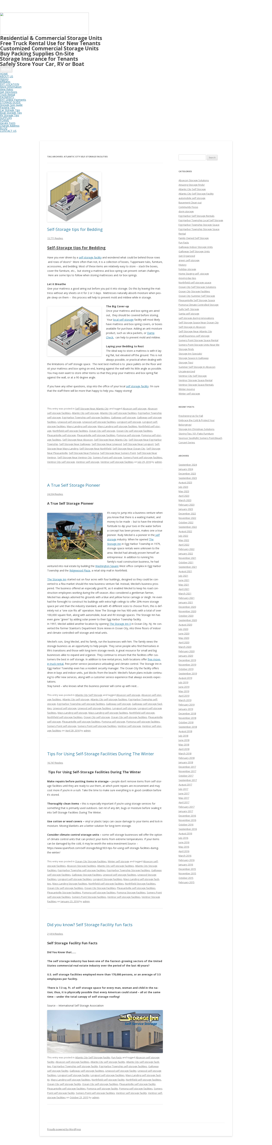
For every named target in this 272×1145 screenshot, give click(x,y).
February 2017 (186, 806)
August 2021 (185, 571)
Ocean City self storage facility (64, 1084)
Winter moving (187, 389)
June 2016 (184, 842)
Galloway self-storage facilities (87, 1070)
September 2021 (188, 567)
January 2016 (186, 864)
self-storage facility (90, 257)
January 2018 (186, 762)
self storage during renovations (196, 318)
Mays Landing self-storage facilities (117, 426)
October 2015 (186, 878)
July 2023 (183, 487)
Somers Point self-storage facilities (142, 457)
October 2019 (186, 669)
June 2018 (184, 740)
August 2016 (185, 833)
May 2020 (184, 638)
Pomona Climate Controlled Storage (199, 304)
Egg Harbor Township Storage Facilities (128, 870)
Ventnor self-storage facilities (117, 462)
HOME (4, 74)
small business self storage (194, 335)
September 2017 (188, 780)
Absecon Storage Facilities (81, 865)
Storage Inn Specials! (190, 353)
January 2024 (186, 469)
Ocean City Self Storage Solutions (197, 287)
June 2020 (184, 633)
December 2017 (187, 766)
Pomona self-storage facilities (143, 721)
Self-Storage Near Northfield (95, 448)
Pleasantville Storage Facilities (64, 892)
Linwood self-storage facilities (99, 422)
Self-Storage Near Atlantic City (92, 408)
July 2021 (183, 575)
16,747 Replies (55, 762)
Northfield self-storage (142, 712)
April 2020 (184, 642)
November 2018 (187, 718)
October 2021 (186, 562)
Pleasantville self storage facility (137, 1084)
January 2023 (186, 509)
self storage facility (137, 386)
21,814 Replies (55, 933)
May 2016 (184, 846)
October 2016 (186, 824)
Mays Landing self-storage (82, 426)
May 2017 (184, 798)
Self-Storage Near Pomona (84, 453)
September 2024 (188, 464)
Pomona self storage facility (102, 1088)
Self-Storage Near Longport (138, 444)
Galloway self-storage (123, 417)
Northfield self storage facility (108, 1079)
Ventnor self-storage (87, 462)
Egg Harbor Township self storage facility (75, 1066)
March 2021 (185, 593)
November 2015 (187, 873)
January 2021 (186, 602)
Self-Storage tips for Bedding (75, 229)
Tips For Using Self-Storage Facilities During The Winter (100, 753)
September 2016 (188, 829)
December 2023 (187, 473)
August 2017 (185, 784)
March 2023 (185, 500)
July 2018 (183, 735)
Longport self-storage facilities (75, 879)
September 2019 (188, 673)
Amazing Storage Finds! (192, 184)
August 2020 (185, 624)
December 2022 (187, 513)
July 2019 (183, 682)
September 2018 (188, 726)
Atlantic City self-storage (85, 413)
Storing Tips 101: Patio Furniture (196, 433)
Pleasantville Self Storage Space (197, 300)
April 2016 (184, 851)
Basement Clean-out (190, 202)
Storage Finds (186, 349)
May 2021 (184, 584)
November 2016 (187, 820)
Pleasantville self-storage (61, 435)
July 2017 (183, 789)
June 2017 (184, 793)
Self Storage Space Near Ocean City (199, 322)
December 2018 (187, 713)
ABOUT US (6, 76)
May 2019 (184, 691)
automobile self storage (192, 198)
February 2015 (186, 882)
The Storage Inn (56, 579)
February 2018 (186, 758)
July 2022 (183, 535)
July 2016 (183, 838)
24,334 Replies (55, 494)
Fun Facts (116, 1057)
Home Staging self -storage (194, 273)
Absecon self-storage (134, 408)
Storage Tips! (186, 362)
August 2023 (185, 482)
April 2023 (184, 495)
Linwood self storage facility (121, 1070)
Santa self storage (189, 313)
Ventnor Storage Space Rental (195, 380)
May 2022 (184, 540)
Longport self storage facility (73, 1075)
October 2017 (186, 775)
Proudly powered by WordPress (64, 1129)
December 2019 (187, 660)
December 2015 (187, 869)
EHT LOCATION (9, 84)
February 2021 (186, 598)
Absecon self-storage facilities (72, 1062)
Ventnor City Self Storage (193, 375)
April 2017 (184, 802)
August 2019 (185, 678)
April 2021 (184, 589)
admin (158, 462)
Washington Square (107, 566)
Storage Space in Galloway (194, 358)
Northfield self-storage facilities (70, 430)
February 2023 (186, 504)
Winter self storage (118, 861)
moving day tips (187, 278)
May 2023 (184, 491)
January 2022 (186, 553)
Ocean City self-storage (102, 430)
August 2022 (185, 531)
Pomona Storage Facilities (131, 892)
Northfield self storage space (195, 282)
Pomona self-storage (128, 435)
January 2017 (186, 811)
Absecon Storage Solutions (194, 180)
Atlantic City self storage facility (107, 1062)
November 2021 (187, 558)
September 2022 (188, 527)
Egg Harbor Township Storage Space (199, 224)
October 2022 (186, 522)
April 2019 (184, 695)
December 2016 (187, 815)
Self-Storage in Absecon (192, 327)
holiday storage (187, 269)
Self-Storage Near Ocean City (129, 448)
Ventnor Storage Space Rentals (196, 384)
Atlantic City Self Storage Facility (92, 1057)
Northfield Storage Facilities (140, 883)
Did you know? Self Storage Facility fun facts (89, 924)
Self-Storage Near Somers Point (118, 453)
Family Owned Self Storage (194, 238)
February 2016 (186, 860)
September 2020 (188, 620)
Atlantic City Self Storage (88, 695)
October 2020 (186, 615)
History (183, 264)
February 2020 (186, 651)
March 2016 (185, 855)
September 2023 (188, 478)
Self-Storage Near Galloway (74, 444)
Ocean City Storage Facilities (91, 861)
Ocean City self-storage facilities (134, 430)
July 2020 (183, 629)
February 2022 (186, 549)
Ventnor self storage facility (131, 1093)
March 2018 (185, 753)
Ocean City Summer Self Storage (197, 295)
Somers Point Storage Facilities (89, 897)
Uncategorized (187, 371)
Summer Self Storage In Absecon (197, 367)
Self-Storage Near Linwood (107, 444)
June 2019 (184, 686)
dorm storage (186, 211)
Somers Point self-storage (107, 457)
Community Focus (188, 207)
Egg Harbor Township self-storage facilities (86, 417)
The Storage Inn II (120, 624)
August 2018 (185, 731)
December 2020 (187, 607)
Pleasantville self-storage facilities (96, 435)
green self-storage (189, 260)
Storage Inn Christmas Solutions (196, 429)
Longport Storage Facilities (107, 879)
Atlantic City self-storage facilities (118, 413)
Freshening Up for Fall (191, 415)
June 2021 (184, 580)
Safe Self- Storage (189, 309)
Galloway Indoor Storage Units (196, 247)
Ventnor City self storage (61, 462)
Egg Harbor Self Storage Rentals (196, 216)
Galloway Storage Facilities (87, 874)
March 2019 (185, 700)
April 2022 (184, 544)
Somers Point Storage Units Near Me (199, 344)
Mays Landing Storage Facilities (69, 883)
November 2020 (187, 611)
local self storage (123, 319)
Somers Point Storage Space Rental (198, 340)
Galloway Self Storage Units (194, 251)
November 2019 (187, 664)
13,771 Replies (55, 238)
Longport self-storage (129, 422)
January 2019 (186, 709)
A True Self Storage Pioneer (73, 485)
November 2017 (187, 771)
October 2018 (186, 722)
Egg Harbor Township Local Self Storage (201, 220)
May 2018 (184, 744)
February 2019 (186, 704)
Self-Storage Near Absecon (77, 439)
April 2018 (184, 749)
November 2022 (187, 518)
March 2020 (185, 646)
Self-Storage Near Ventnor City (74, 457)
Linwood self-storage (69, 422)
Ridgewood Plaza (79, 570)
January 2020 (186, 655)
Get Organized (187, 256)
